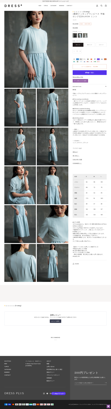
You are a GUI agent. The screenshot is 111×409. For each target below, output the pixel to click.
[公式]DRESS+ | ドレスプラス (78, 404)
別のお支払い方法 (78, 77)
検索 (48, 364)
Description (77, 86)
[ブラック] (75, 35)
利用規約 (49, 378)
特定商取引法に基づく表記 (54, 369)
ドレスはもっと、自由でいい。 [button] (34, 361)
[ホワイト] (85, 35)
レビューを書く (55, 321)
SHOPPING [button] (7, 361)
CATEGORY (7, 369)
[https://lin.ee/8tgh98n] (47, 393)
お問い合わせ (50, 366)
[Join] (105, 382)
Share (77, 264)
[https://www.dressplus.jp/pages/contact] (50, 393)
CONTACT (7, 375)
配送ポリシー (50, 381)
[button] (45, 6)
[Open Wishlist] (108, 406)
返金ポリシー (50, 372)
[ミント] (80, 35)
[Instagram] (44, 393)
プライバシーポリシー (53, 375)
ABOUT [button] (49, 361)
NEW (5, 364)
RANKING (7, 372)
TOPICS (6, 366)
